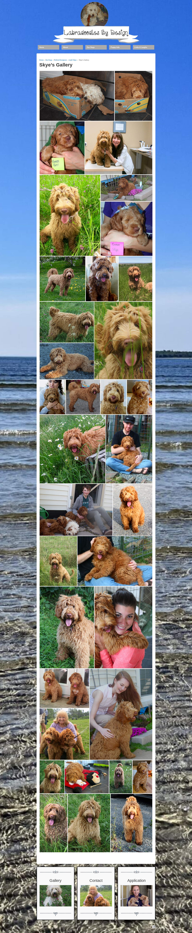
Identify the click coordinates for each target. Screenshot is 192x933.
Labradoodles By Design (98, 932)
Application (136, 880)
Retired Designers (60, 60)
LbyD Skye (73, 60)
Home (41, 47)
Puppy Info (115, 47)
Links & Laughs (140, 47)
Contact (96, 880)
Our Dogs (91, 47)
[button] (77, 96)
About (65, 47)
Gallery (56, 880)
